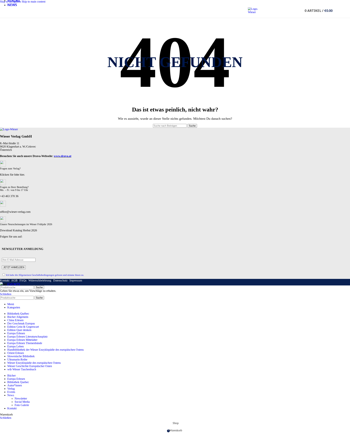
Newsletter (21, 398)
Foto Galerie (22, 405)
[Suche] (300, 10)
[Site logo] (253, 12)
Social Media (22, 401)
